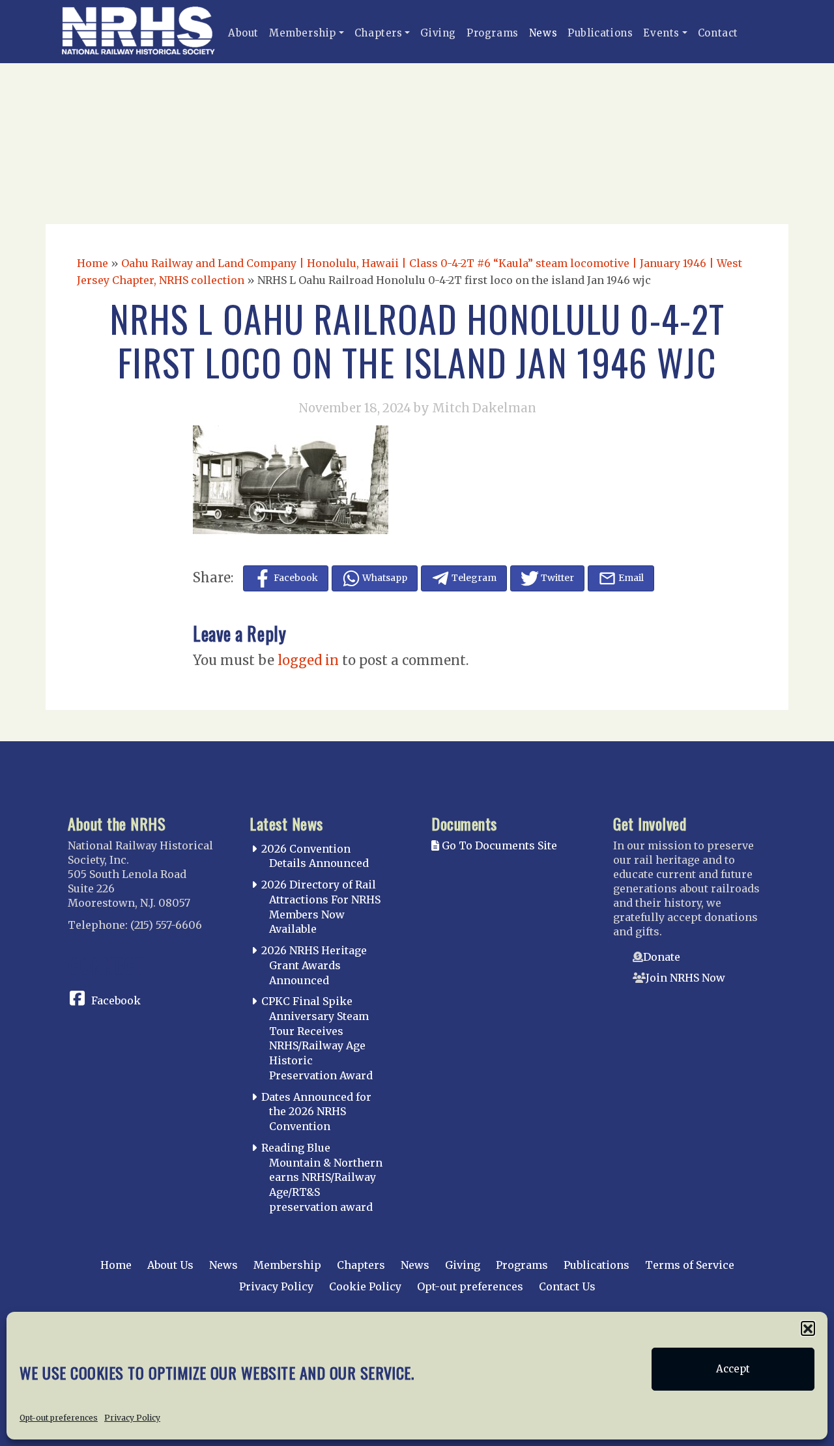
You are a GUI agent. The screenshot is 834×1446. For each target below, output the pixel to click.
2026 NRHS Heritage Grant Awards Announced (314, 965)
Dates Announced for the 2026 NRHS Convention (316, 1111)
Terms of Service (689, 1264)
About (243, 33)
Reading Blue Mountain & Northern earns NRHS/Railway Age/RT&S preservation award (321, 1177)
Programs (493, 33)
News (543, 33)
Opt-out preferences (59, 1418)
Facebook (116, 1000)
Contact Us (567, 1286)
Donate (661, 956)
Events (661, 33)
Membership (302, 33)
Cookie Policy (365, 1286)
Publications (600, 33)
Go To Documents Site (498, 845)
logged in (308, 660)
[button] (807, 1328)
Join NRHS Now (685, 977)
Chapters (378, 33)
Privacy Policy (132, 1418)
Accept (733, 1369)
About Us (170, 1264)
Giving (438, 33)
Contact (718, 33)
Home (92, 263)
